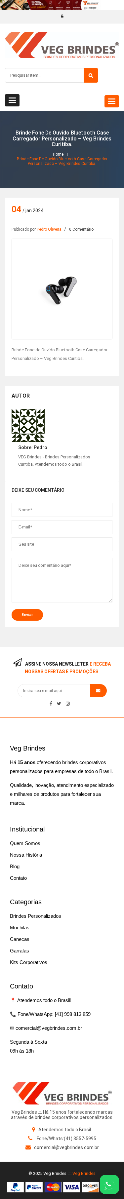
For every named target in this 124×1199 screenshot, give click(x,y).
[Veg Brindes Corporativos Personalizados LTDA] (62, 1093)
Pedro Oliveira (49, 229)
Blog (15, 866)
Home (58, 154)
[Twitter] (59, 703)
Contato (18, 878)
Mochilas (19, 927)
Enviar (27, 614)
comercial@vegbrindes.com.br (66, 1147)
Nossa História (26, 855)
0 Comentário (81, 229)
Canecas (19, 939)
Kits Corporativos (28, 962)
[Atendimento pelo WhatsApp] (109, 1184)
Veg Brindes (84, 1173)
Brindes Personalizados (35, 916)
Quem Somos (25, 843)
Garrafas (19, 950)
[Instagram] (68, 703)
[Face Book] (51, 703)
